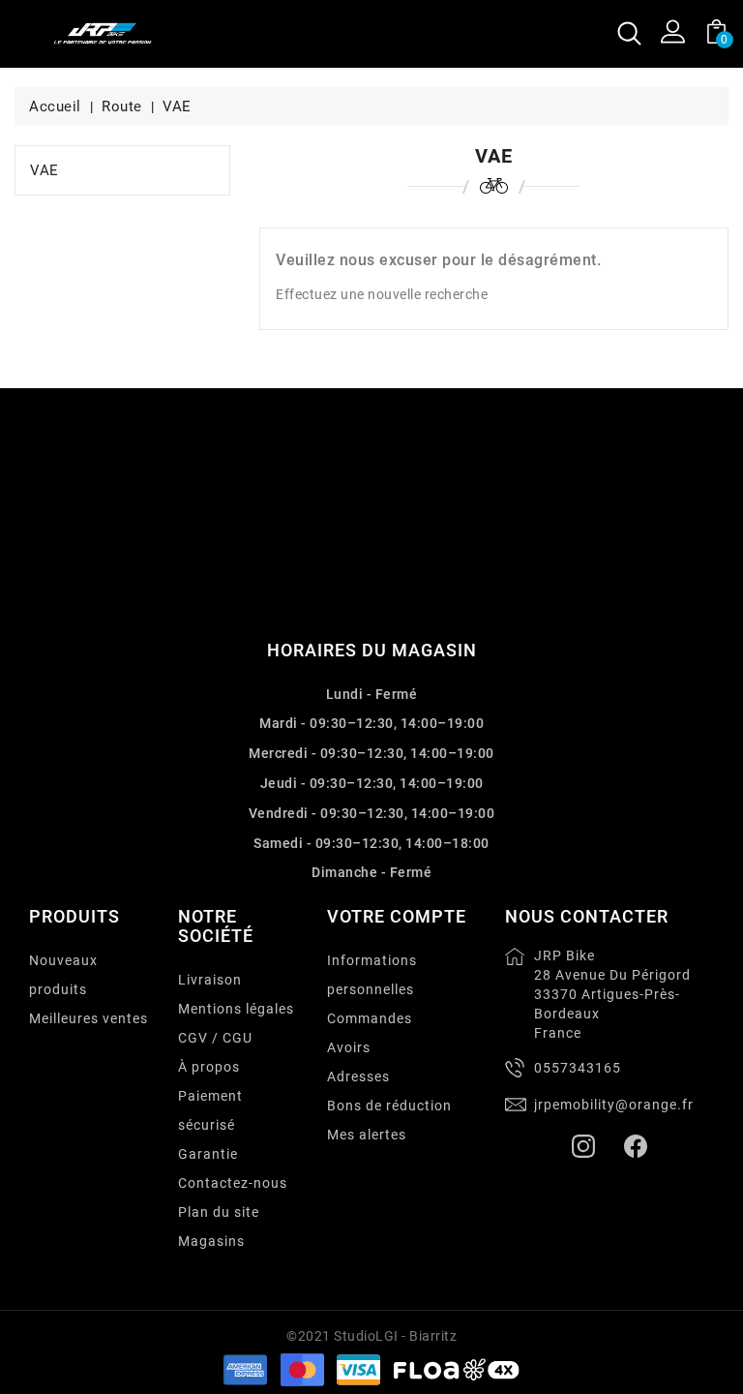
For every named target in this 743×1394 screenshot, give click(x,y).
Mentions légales (236, 1008)
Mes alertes (366, 1134)
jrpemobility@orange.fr (614, 1104)
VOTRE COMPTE (396, 916)
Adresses (358, 1076)
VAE (44, 170)
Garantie (208, 1154)
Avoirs (349, 1047)
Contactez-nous (232, 1183)
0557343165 (577, 1068)
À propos (209, 1067)
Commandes (369, 1018)
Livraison (210, 979)
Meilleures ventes (88, 1018)
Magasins (211, 1241)
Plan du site (218, 1212)
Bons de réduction (389, 1105)
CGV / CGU (215, 1038)
